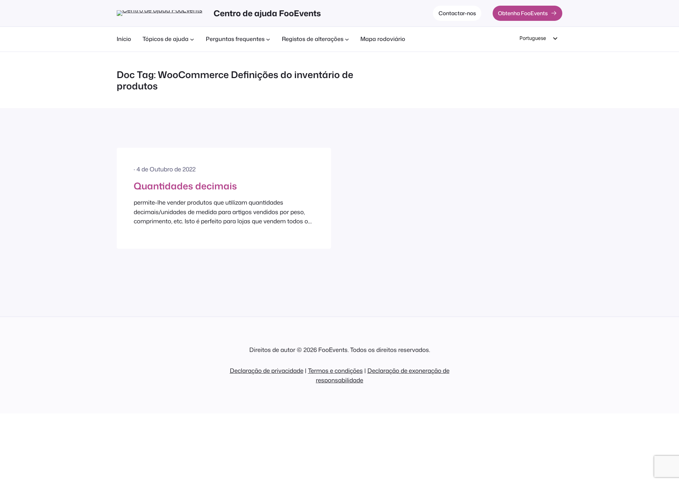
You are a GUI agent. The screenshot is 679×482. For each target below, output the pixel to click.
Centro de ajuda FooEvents (267, 13)
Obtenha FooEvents (523, 13)
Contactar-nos (457, 13)
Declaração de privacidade (266, 370)
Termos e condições (335, 370)
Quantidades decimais (185, 186)
